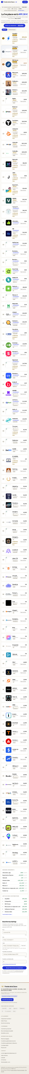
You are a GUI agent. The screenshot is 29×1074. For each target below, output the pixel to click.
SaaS (14, 76)
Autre (14, 189)
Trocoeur (15, 426)
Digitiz (14, 98)
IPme (13, 627)
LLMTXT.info (15, 861)
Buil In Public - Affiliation (15, 818)
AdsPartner (15, 242)
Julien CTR (15, 558)
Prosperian (15, 645)
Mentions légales (5, 1038)
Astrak (14, 529)
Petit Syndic (15, 469)
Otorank (14, 575)
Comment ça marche (6, 1028)
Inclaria (14, 714)
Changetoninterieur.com (15, 537)
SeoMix (14, 495)
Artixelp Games (15, 792)
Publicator (15, 440)
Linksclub (15, 142)
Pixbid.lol (14, 107)
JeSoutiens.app (15, 221)
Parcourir (23, 945)
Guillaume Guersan (15, 81)
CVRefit (14, 312)
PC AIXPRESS (15, 456)
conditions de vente (19, 970)
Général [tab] (4, 29)
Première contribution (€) (7, 959)
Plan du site (3, 1047)
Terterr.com (15, 731)
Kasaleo (14, 774)
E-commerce (15, 264)
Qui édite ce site (5, 1033)
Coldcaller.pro (15, 151)
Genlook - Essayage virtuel (15, 286)
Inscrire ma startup (7, 999)
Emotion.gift (15, 259)
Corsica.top (15, 740)
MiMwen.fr (15, 766)
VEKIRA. (14, 198)
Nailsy (13, 636)
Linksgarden (15, 47)
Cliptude (14, 654)
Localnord (15, 549)
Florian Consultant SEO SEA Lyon (15, 593)
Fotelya (14, 477)
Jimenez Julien (15, 89)
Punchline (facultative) (7, 951)
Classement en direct (6, 1018)
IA (13, 290)
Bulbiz (14, 809)
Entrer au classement (14, 25)
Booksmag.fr (15, 251)
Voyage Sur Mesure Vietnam (15, 511)
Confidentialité (4, 1045)
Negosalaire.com (15, 303)
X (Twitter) (3, 1059)
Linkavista (15, 418)
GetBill (14, 449)
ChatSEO (14, 33)
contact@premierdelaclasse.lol (8, 1053)
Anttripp (14, 567)
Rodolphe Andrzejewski (15, 619)
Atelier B (14, 382)
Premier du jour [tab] (12, 29)
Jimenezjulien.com (5, 1062)
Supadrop (15, 584)
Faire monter (23, 52)
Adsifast (14, 688)
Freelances (15, 85)
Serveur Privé (15, 351)
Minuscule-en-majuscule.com (15, 72)
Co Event (14, 835)
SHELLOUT (15, 826)
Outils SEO (15, 37)
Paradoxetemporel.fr (15, 503)
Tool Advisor (15, 120)
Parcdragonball (15, 852)
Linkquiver (15, 128)
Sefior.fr (14, 409)
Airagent (14, 610)
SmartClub (15, 269)
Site (3, 937)
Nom (3, 929)
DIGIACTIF (15, 277)
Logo (3, 943)
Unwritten (15, 722)
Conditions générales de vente (8, 1041)
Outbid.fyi (15, 749)
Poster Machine (15, 800)
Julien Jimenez (4, 1055)
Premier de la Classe (9, 2)
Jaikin (13, 172)
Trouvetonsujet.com (15, 757)
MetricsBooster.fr (15, 159)
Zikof (13, 662)
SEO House (15, 60)
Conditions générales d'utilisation (9, 1043)
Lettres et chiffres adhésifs (15, 399)
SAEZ (13, 705)
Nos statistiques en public (7, 1031)
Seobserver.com (15, 321)
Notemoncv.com (15, 373)
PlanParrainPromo (15, 844)
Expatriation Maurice (15, 185)
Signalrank (15, 360)
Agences (15, 175)
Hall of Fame (4, 1020)
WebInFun (15, 486)
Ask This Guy (15, 783)
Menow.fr (15, 295)
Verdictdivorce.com (15, 671)
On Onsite (15, 521)
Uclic (13, 601)
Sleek (13, 679)
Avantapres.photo (15, 343)
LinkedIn (3, 1057)
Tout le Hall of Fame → (7, 914)
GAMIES (14, 390)
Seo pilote (15, 329)
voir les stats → (21, 10)
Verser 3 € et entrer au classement (14, 967)
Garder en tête (23, 39)
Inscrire (25, 2)
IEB (13, 228)
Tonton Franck (15, 207)
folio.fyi (14, 696)
